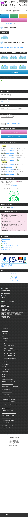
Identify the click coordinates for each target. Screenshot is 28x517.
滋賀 (15, 47)
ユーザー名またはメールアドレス (7, 116)
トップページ (5, 328)
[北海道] (2, 309)
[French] (6, 94)
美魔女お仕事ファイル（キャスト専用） (10, 386)
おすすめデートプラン (6, 338)
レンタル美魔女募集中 (14, 72)
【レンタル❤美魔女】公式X (9, 353)
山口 (8, 316)
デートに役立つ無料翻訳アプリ (10, 358)
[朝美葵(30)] (14, 65)
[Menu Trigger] (2, 3)
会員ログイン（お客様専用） (9, 401)
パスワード (3, 120)
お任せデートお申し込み (7, 392)
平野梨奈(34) (4, 32)
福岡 (5, 317)
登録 (19, 123)
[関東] (2, 312)
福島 (11, 310)
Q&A (3, 336)
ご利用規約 (4, 361)
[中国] (2, 316)
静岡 (13, 313)
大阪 (5, 47)
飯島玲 (10, 155)
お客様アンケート (6, 408)
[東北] (2, 310)
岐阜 (8, 313)
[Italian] (7, 94)
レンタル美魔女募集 (6, 371)
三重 (11, 313)
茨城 (17, 312)
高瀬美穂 (12, 150)
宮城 (5, 310)
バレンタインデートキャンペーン (9, 413)
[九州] (2, 317)
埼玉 (12, 312)
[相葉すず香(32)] (23, 56)
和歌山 (21, 47)
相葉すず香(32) (23, 52)
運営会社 (4, 376)
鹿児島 (8, 317)
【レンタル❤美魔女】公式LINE (10, 355)
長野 (19, 313)
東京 (5, 312)
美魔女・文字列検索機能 (9, 345)
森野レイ (12, 160)
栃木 (20, 312)
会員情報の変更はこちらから (14, 136)
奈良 (18, 47)
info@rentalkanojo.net (5, 293)
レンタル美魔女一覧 (6, 389)
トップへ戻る (5, 514)
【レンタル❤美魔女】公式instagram (11, 350)
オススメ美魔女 (4, 305)
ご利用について (13, 16)
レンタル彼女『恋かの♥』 (7, 422)
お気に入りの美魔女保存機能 (9, 348)
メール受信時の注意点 (6, 369)
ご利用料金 (4, 333)
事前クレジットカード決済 (6, 265)
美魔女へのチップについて (6, 266)
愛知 (5, 313)
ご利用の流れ (5, 331)
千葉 (14, 312)
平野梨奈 (12, 169)
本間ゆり (12, 153)
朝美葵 (10, 171)
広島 (5, 316)
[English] (4, 94)
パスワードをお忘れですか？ (12, 123)
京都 (11, 47)
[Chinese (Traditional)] (3, 94)
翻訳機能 (5, 343)
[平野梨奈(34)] (4, 36)
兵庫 (8, 47)
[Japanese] (9, 94)
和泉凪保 (12, 164)
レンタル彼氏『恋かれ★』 (7, 425)
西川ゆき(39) (4, 52)
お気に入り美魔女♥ (5, 306)
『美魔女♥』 (12, 207)
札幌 (6, 309)
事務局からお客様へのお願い (8, 410)
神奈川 (8, 312)
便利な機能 (4, 340)
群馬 (22, 312)
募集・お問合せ (23, 16)
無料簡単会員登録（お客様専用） (9, 399)
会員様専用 (4, 16)
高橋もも (12, 174)
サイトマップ (4, 434)
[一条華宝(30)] (13, 56)
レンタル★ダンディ (6, 427)
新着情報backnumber (6, 418)
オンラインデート (6, 394)
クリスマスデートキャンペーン (8, 415)
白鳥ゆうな (13, 148)
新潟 (16, 313)
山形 (8, 310)
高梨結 (10, 167)
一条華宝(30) (13, 52)
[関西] (1, 47)
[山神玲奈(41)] (4, 65)
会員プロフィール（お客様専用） (10, 404)
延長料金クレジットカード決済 (7, 264)
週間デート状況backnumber (8, 420)
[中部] (2, 313)
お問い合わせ (5, 374)
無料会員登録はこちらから (14, 132)
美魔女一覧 (3, 304)
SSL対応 (4, 366)
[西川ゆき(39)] (4, 56)
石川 (21, 313)
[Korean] (10, 94)
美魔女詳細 (4, 38)
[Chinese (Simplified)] (1, 94)
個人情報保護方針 (6, 364)
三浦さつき (13, 157)
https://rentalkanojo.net (5, 290)
